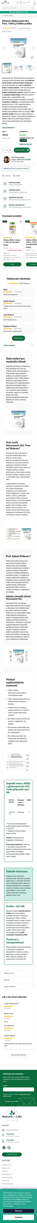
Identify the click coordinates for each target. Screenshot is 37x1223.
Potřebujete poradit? (20, 159)
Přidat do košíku (20, 150)
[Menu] (34, 2)
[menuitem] (6, 1165)
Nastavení (18, 1211)
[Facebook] (3, 1147)
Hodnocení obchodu (18, 278)
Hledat (32, 8)
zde (11, 1206)
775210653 (12, 1135)
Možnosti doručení (26, 144)
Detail (12, 264)
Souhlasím (18, 1217)
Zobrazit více (18, 338)
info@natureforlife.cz (12, 1130)
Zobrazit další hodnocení (18, 1055)
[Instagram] (8, 1147)
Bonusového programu (21, 168)
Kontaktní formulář (12, 1154)
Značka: (6, 31)
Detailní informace (8, 127)
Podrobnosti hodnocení (24, 28)
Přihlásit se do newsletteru (12, 1101)
